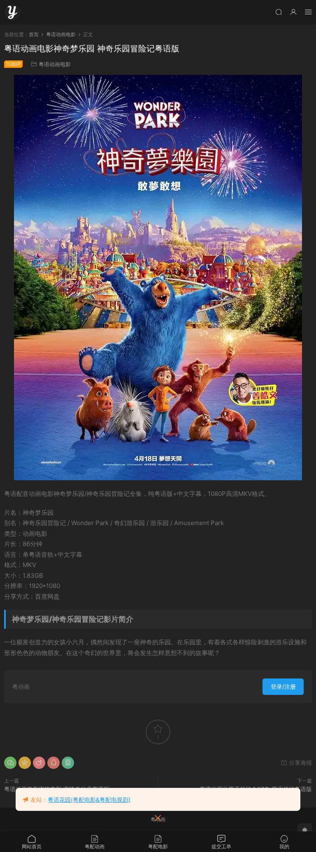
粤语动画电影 (55, 64)
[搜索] (278, 12)
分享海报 (299, 762)
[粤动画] (12, 12)
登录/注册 (283, 686)
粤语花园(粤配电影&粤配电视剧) (89, 799)
